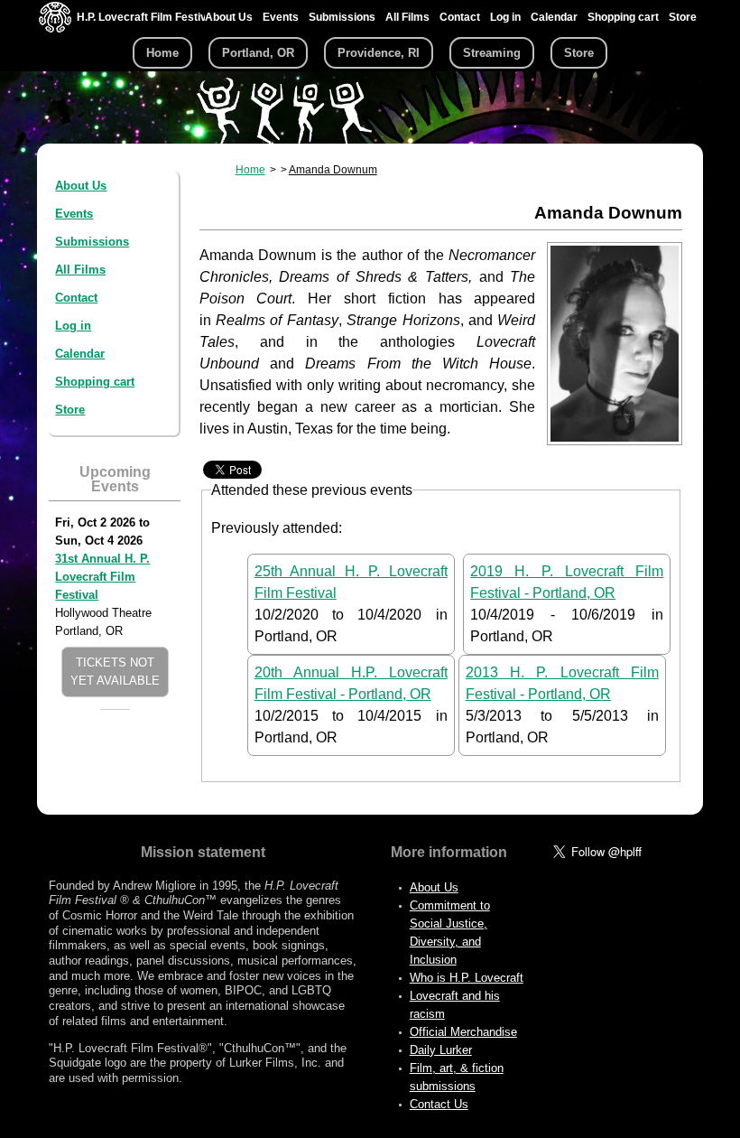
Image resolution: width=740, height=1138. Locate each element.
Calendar (554, 17)
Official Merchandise (463, 1032)
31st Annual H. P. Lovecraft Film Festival (102, 577)
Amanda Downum (333, 169)
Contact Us (439, 1104)
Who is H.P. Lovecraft (466, 977)
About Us (229, 17)
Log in (505, 17)
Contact (459, 17)
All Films (407, 17)
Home (162, 53)
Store (683, 17)
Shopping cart (623, 17)
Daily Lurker (441, 1050)
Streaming (492, 53)
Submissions (342, 17)
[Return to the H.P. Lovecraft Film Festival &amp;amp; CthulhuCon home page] (55, 28)
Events (281, 17)
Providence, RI (379, 53)
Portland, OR (258, 53)
